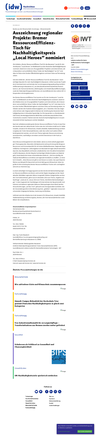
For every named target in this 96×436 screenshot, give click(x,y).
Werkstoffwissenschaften (81, 98)
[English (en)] (82, 8)
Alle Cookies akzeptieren (85, 431)
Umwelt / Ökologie (79, 84)
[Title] (80, 26)
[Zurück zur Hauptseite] (87, 8)
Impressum (52, 398)
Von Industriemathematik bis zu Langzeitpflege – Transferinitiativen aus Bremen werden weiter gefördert (40, 324)
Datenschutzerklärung (54, 401)
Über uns (51, 396)
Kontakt (51, 403)
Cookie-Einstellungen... (64, 431)
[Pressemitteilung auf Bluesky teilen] (76, 106)
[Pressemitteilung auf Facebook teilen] (72, 106)
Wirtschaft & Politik (63, 19)
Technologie (10, 19)
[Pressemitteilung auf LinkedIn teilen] (81, 106)
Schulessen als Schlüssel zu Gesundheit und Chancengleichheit (34, 345)
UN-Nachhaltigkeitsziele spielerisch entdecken (36, 375)
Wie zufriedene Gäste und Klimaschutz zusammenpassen (40, 284)
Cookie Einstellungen (54, 405)
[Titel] (72, 26)
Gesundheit (37, 19)
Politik (74, 88)
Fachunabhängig (77, 19)
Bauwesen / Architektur (76, 93)
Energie (83, 88)
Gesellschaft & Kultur (24, 19)
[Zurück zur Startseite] (24, 8)
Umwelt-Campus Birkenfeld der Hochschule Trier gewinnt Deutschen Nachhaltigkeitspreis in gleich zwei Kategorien (39, 303)
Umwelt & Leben (48, 19)
